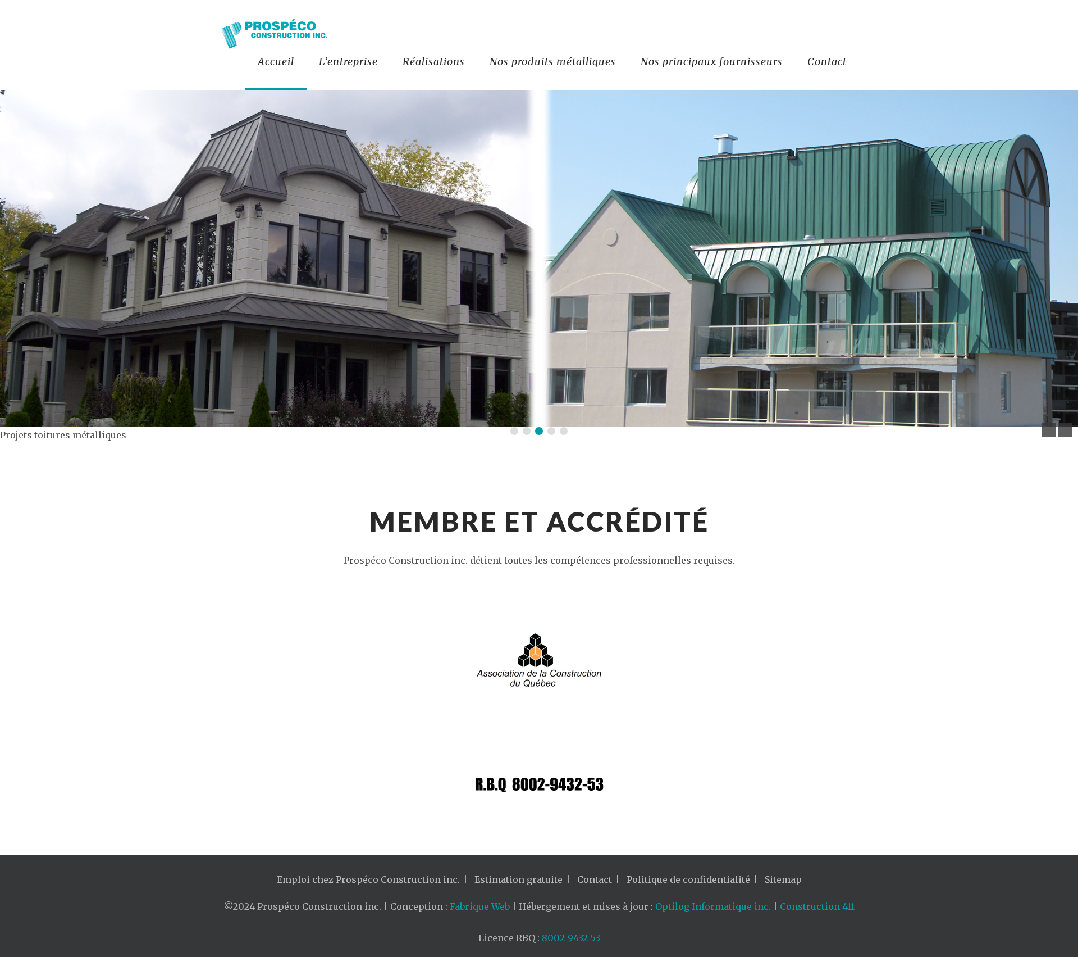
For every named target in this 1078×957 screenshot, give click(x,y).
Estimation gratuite (518, 879)
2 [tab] (527, 431)
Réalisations (434, 61)
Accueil (276, 61)
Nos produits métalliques (553, 61)
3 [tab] (539, 431)
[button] (1049, 430)
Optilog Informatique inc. (713, 906)
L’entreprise (348, 61)
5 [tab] (564, 431)
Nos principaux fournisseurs (712, 61)
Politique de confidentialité (688, 879)
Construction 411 (817, 906)
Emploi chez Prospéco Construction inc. (368, 879)
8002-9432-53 (571, 938)
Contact (827, 61)
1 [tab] (514, 431)
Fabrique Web (480, 906)
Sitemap (783, 879)
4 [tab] (551, 431)
